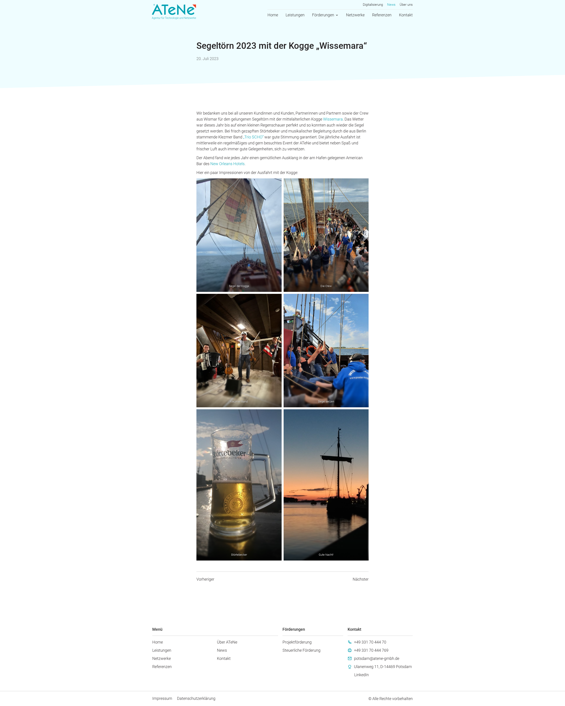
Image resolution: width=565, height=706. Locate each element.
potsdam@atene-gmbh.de (376, 658)
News (391, 5)
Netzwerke (355, 15)
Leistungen (295, 15)
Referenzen (382, 15)
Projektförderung (297, 642)
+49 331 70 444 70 (370, 642)
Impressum (162, 698)
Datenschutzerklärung (196, 698)
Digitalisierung (373, 5)
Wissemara (333, 119)
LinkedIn (361, 674)
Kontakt (406, 15)
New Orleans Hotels (227, 163)
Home (272, 15)
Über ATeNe (227, 642)
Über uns (406, 5)
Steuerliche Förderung (301, 650)
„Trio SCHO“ (253, 137)
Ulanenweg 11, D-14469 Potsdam (383, 666)
